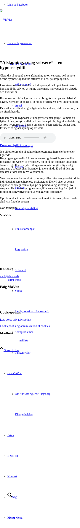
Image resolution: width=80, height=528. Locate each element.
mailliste (23, 340)
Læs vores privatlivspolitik (15, 319)
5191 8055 (14, 279)
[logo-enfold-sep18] (6, 19)
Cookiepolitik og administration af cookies (25, 326)
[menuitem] (47, 311)
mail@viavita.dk (9, 276)
